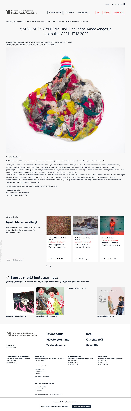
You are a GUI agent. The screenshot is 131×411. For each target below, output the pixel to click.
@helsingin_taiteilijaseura (16, 282)
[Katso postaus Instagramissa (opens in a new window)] (20, 301)
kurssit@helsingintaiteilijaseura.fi (18, 358)
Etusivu (8, 21)
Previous (47, 265)
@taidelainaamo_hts (35, 282)
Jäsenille (107, 12)
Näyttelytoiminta (55, 12)
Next (50, 265)
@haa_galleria (65, 282)
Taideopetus (69, 12)
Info (98, 12)
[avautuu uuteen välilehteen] (68, 288)
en (108, 4)
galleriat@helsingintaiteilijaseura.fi (80, 358)
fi (105, 4)
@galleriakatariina (51, 282)
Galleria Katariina (108, 238)
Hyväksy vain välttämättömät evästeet (55, 406)
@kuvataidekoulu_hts (80, 282)
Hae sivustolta (117, 4)
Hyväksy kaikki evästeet (81, 406)
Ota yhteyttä (118, 12)
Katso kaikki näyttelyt (14, 260)
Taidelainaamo (82, 12)
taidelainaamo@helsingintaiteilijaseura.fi (49, 358)
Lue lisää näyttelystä (55, 259)
